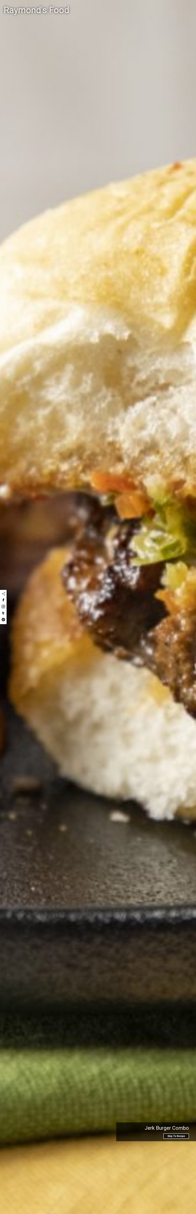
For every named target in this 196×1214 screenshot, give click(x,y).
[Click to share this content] (3, 593)
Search (124, 6)
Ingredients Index (150, 6)
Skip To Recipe (176, 1136)
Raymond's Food (36, 10)
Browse (173, 6)
